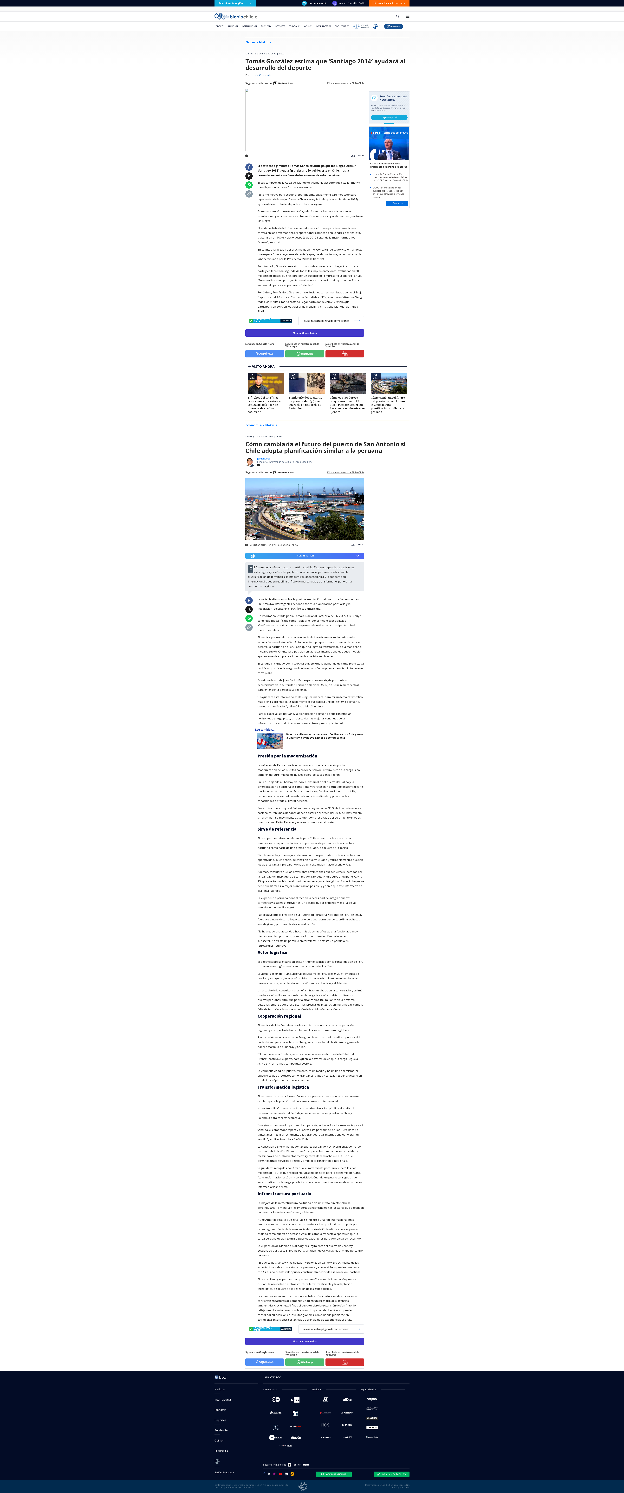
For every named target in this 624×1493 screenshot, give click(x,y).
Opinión (308, 26)
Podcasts (219, 26)
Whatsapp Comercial (335, 1473)
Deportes (280, 26)
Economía (266, 26)
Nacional (233, 26)
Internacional (249, 26)
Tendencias (294, 26)
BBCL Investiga (323, 26)
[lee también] (271, 741)
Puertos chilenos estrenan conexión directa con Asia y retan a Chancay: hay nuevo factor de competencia (325, 736)
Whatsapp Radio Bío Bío (394, 1474)
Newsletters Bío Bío (317, 3)
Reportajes (221, 1451)
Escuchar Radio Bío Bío (390, 3)
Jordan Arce (263, 458)
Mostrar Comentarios (305, 333)
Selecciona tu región (231, 3)
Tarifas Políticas (223, 1472)
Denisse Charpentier (261, 75)
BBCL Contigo (342, 26)
